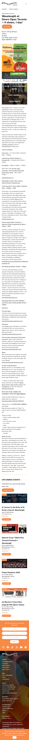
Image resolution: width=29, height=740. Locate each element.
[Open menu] (26, 4)
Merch (4, 710)
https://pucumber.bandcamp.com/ (11, 349)
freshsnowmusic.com (8, 219)
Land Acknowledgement (9, 693)
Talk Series (5, 667)
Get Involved (6, 704)
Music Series (13, 9)
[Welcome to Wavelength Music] (9, 3)
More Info (5, 516)
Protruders (5, 170)
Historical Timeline (8, 685)
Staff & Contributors (8, 687)
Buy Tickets (6, 519)
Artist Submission (7, 708)
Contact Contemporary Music (14, 87)
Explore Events (8, 490)
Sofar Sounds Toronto (17, 384)
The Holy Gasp (15, 168)
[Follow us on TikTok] (12, 647)
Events (4, 9)
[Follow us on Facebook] (8, 647)
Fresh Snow (14, 101)
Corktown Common (7, 144)
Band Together (7, 700)
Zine (3, 673)
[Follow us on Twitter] (17, 647)
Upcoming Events (7, 661)
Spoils (11, 172)
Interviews (5, 679)
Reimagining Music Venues (10, 698)
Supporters (5, 691)
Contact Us (5, 706)
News (3, 677)
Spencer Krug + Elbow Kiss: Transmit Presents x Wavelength (13, 540)
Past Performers (7, 675)
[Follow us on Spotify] (25, 647)
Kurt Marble (14, 95)
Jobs (3, 712)
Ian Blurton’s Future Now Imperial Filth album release (13, 603)
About (4, 683)
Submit (15, 641)
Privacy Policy (6, 718)
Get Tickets (7, 26)
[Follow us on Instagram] (3, 647)
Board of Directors (8, 689)
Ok (14, 737)
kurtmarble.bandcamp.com (9, 297)
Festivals (5, 663)
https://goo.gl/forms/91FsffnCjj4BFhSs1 (13, 401)
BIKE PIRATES (21, 394)
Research (5, 696)
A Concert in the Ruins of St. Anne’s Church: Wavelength (13, 508)
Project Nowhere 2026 (11, 572)
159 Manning (5, 386)
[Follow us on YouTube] (21, 647)
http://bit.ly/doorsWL (8, 388)
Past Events (6, 669)
